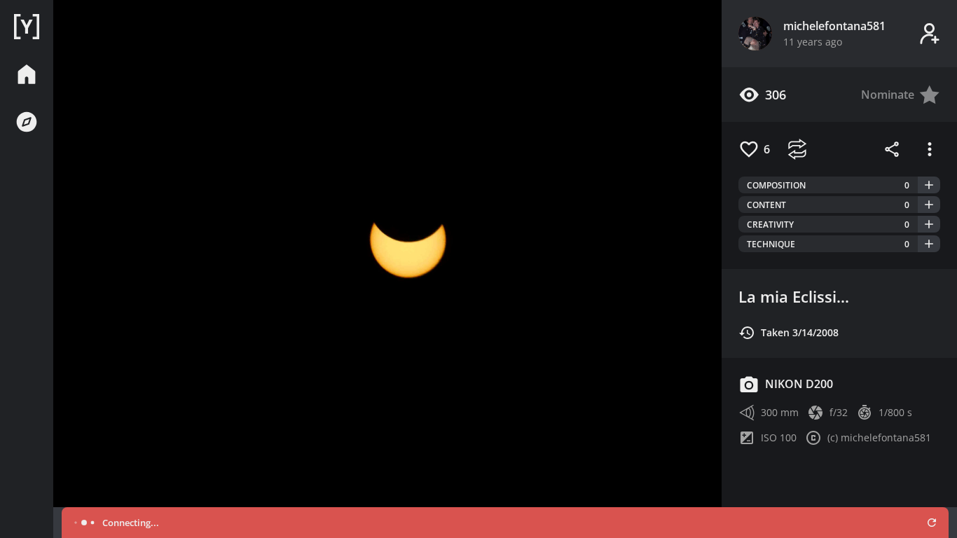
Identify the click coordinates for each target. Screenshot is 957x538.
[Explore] (27, 122)
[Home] (27, 27)
